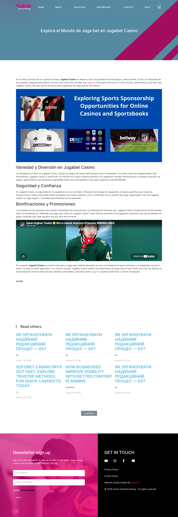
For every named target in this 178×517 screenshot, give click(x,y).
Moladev (135, 482)
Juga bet (91, 82)
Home (41, 7)
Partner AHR (103, 7)
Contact (128, 7)
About (58, 7)
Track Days (79, 7)
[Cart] (159, 7)
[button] (89, 413)
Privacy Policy (28, 490)
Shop (147, 7)
